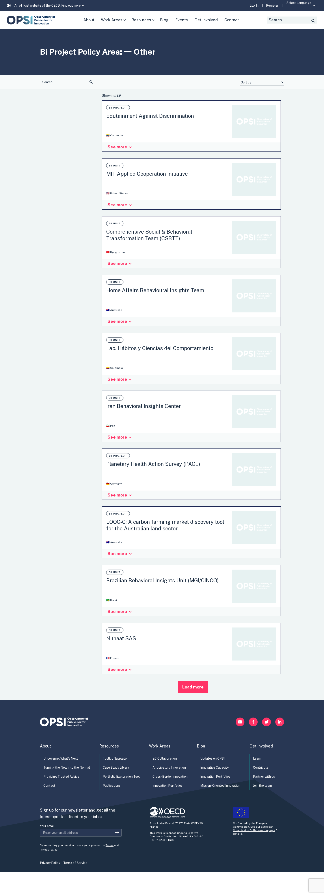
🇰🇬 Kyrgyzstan (115, 252)
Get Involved (261, 746)
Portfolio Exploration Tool (121, 776)
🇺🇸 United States (117, 193)
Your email (47, 826)
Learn (257, 758)
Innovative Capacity (214, 767)
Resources (144, 23)
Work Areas (114, 23)
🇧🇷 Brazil (112, 600)
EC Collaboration (165, 758)
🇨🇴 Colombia (114, 135)
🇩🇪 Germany (114, 483)
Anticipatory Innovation (169, 767)
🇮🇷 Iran (110, 425)
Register (272, 5)
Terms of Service (75, 863)
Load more (193, 687)
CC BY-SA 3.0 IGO (162, 839)
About (45, 746)
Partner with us (264, 776)
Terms (110, 845)
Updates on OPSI (212, 758)
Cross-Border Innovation (170, 776)
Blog (201, 746)
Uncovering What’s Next (60, 758)
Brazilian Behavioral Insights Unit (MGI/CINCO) (162, 580)
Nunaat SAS (121, 638)
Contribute (260, 767)
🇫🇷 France (112, 658)
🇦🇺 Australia (114, 310)
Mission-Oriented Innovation (220, 785)
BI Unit (115, 165)
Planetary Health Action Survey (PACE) (153, 464)
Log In (254, 5)
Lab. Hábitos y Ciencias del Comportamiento (159, 348)
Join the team (262, 785)
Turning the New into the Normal (66, 767)
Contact (49, 785)
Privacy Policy (48, 849)
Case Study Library (116, 767)
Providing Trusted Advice (61, 776)
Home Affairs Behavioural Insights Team (155, 290)
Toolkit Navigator (115, 758)
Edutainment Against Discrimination (150, 116)
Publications (112, 785)
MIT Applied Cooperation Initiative (147, 174)
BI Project (118, 107)
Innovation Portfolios (167, 785)
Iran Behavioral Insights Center (143, 406)
